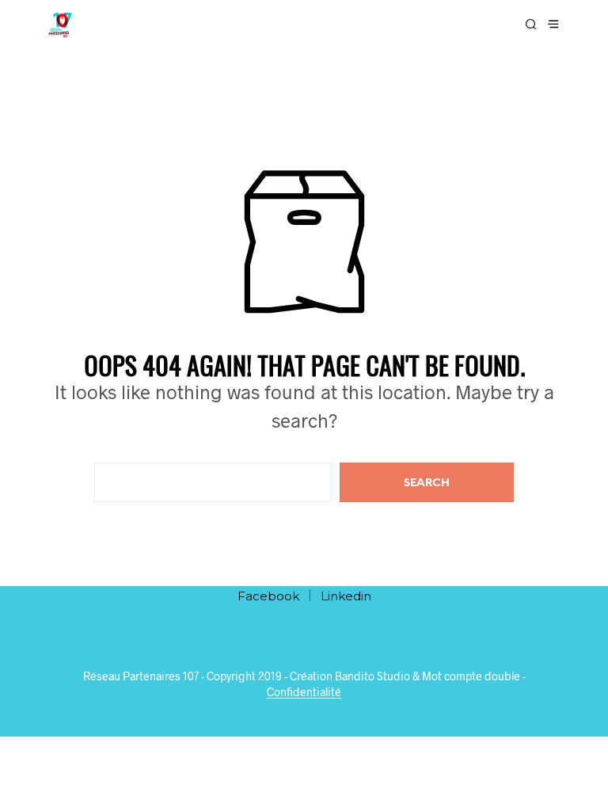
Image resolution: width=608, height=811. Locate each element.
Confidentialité (304, 692)
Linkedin (346, 595)
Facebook (268, 595)
